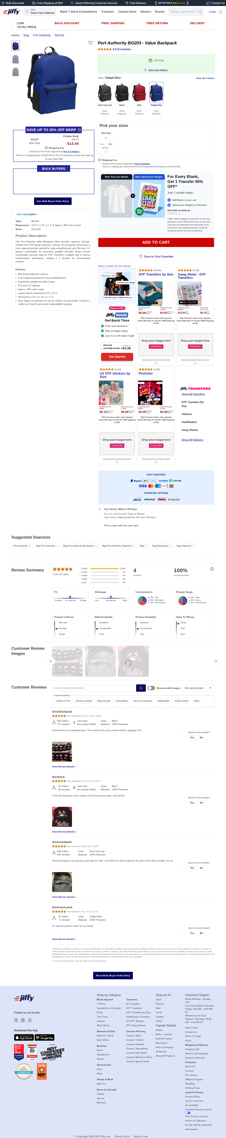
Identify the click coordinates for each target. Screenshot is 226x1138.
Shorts (100, 1058)
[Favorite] (90, 43)
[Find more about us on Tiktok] (30, 1020)
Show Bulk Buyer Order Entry (113, 975)
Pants (100, 1050)
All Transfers (133, 1003)
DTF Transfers (134, 1008)
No (201, 737)
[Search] (200, 11)
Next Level (161, 1043)
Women (160, 1003)
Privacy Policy (192, 1096)
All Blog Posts (192, 1088)
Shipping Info (192, 1049)
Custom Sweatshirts (137, 1048)
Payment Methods (195, 1057)
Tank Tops (102, 1016)
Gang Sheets (190, 430)
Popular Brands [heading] (166, 1025)
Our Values (191, 1075)
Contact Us (191, 1032)
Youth (159, 1012)
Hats (99, 1069)
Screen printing (84, 700)
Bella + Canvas (164, 1034)
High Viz (101, 1083)
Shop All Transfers (193, 394)
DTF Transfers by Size (138, 1012)
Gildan (159, 1030)
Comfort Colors (164, 1038)
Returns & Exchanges (197, 1053)
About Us (190, 1066)
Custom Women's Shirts (139, 1057)
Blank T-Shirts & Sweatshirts (78, 11)
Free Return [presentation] (157, 23)
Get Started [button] (117, 356)
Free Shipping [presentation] (113, 23)
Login (212, 11)
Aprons (101, 1098)
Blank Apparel (105, 999)
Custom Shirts (127, 11)
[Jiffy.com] (11, 12)
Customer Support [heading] (197, 995)
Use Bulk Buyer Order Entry (53, 201)
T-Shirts (101, 1003)
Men (158, 1008)
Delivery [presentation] (197, 23)
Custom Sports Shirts (137, 1061)
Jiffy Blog (190, 1083)
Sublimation (189, 422)
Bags (99, 1073)
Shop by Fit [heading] (163, 995)
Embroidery (122, 700)
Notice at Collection (195, 1120)
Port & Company (142, 164)
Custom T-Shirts (135, 1040)
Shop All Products (165, 1056)
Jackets (101, 1021)
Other (197, 700)
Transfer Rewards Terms (198, 1109)
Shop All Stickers (192, 440)
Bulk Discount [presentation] (67, 23)
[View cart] (220, 11)
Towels (100, 1094)
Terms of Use (140, 1136)
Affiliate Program (194, 1079)
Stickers (145, 11)
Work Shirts (103, 1025)
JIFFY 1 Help (193, 1036)
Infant (159, 1021)
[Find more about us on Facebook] (16, 1020)
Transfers (107, 11)
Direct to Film (63, 700)
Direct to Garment (142, 700)
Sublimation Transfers (138, 1016)
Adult (158, 999)
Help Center (191, 1027)
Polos (100, 1012)
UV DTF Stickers (135, 1021)
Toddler (160, 1016)
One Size (106, 133)
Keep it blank (181, 700)
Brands (160, 11)
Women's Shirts (105, 1035)
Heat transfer (104, 700)
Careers (189, 1070)
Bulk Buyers (53, 168)
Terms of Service (194, 1101)
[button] (52, 80)
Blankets (101, 1102)
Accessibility (191, 1105)
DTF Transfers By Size (193, 404)
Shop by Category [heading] (109, 995)
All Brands (161, 1051)
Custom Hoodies (135, 1044)
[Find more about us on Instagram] (23, 1020)
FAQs (188, 1040)
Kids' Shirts (103, 1040)
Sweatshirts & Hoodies (109, 1008)
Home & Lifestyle (107, 1089)
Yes (192, 737)
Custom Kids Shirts (136, 1053)
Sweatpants (103, 1054)
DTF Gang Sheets (136, 1025)
